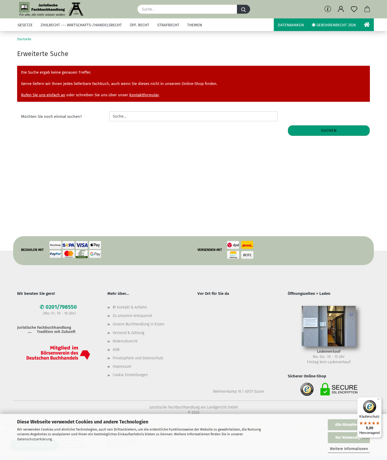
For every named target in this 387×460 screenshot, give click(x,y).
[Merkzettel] (354, 9)
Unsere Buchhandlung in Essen (138, 324)
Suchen (329, 130)
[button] (341, 9)
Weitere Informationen (349, 449)
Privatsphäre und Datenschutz (138, 358)
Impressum (122, 366)
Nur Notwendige (348, 437)
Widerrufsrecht (125, 341)
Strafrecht (168, 25)
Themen (194, 25)
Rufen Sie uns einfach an (43, 95)
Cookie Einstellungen (130, 375)
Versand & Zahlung (128, 333)
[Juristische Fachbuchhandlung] (51, 9)
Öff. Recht (139, 25)
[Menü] (378, 400)
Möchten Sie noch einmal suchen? (51, 116)
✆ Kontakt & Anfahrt (130, 307)
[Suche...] (243, 9)
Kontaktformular (144, 95)
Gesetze (25, 25)
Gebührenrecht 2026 (335, 25)
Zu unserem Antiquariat (132, 316)
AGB (116, 349)
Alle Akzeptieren (349, 424)
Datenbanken (291, 25)
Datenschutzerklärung (34, 439)
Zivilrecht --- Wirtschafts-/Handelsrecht (81, 25)
